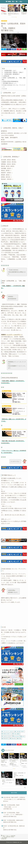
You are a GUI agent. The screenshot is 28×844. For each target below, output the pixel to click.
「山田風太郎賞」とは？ (9, 70)
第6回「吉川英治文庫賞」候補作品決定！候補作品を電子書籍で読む (13, 821)
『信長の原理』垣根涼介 (20, 731)
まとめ (5, 88)
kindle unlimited (16, 736)
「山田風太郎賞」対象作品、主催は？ (13, 72)
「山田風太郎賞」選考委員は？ (11, 74)
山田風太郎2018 (5, 738)
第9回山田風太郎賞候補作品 (10, 81)
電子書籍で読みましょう (9, 83)
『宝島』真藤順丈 (16, 733)
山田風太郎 (6, 76)
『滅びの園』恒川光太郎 (7, 736)
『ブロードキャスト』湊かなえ (8, 731)
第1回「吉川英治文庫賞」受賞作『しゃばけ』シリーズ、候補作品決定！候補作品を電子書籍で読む (13, 814)
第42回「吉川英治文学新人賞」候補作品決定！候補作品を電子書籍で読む (14, 827)
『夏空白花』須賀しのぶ (7, 733)
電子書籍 (19, 738)
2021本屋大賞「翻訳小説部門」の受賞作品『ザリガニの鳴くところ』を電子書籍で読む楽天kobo (14, 799)
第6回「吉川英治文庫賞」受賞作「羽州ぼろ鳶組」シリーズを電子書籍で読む (11, 806)
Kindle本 (23, 736)
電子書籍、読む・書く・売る (14, 1)
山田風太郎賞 (4, 20)
